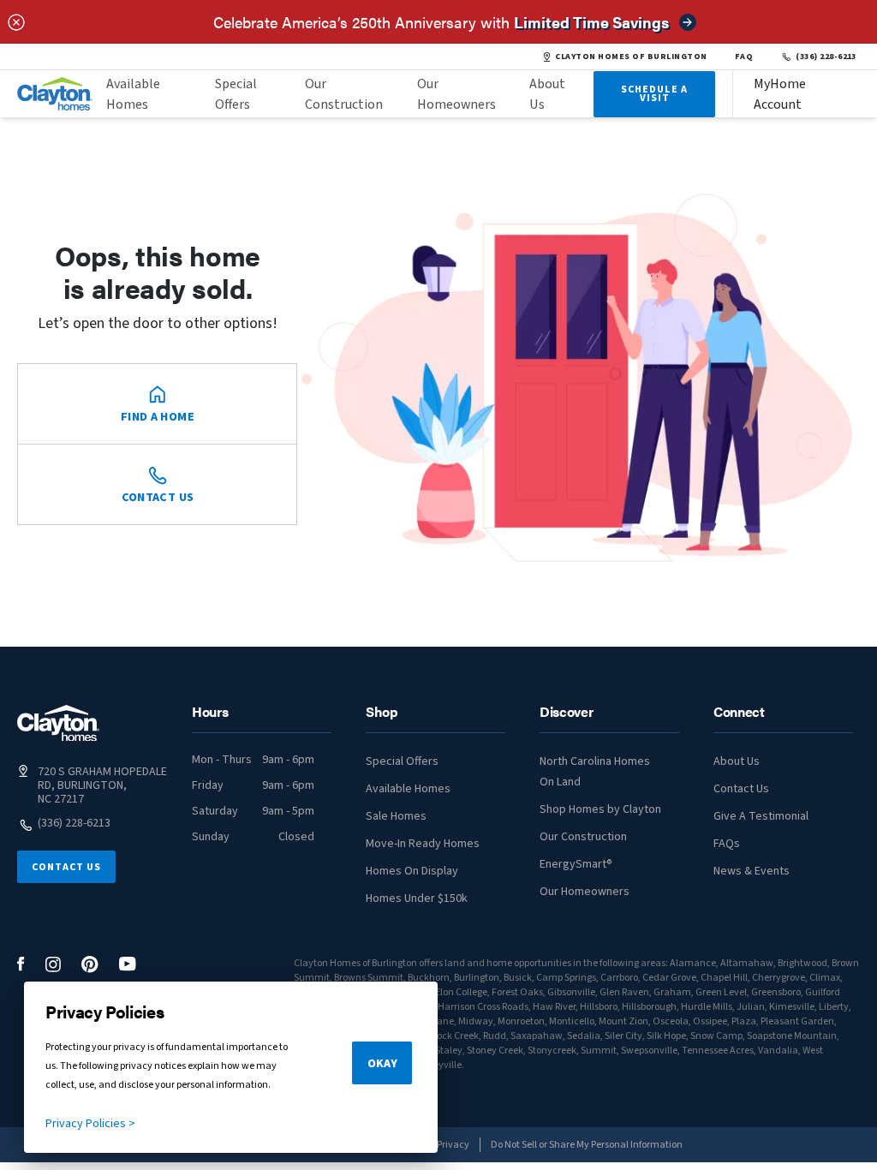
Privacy (453, 1144)
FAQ (744, 56)
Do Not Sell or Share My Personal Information (587, 1144)
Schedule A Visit (654, 93)
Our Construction (344, 94)
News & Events (751, 871)
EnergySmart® (576, 864)
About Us (547, 94)
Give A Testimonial (760, 816)
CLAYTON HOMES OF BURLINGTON (631, 56)
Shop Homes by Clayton (600, 809)
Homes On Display (412, 871)
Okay (382, 1063)
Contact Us (66, 867)
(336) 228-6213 (826, 57)
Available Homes (133, 94)
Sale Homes (396, 816)
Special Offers (236, 94)
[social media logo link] (21, 964)
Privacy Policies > (90, 1123)
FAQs (726, 843)
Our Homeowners (456, 94)
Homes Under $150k (417, 898)
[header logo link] (55, 93)
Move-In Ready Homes (423, 843)
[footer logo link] (58, 723)
